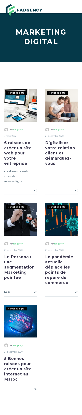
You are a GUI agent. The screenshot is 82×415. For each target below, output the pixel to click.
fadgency (18, 129)
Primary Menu (74, 10)
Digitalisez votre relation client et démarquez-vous (60, 153)
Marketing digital (16, 92)
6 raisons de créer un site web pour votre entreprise (18, 153)
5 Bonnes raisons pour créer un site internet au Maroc (18, 369)
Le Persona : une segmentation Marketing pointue (19, 267)
